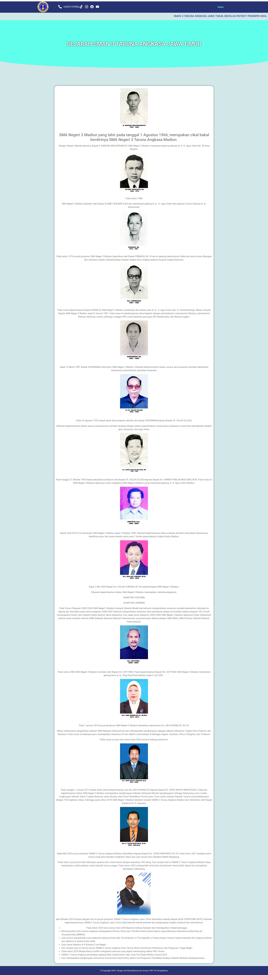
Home (221, 7)
